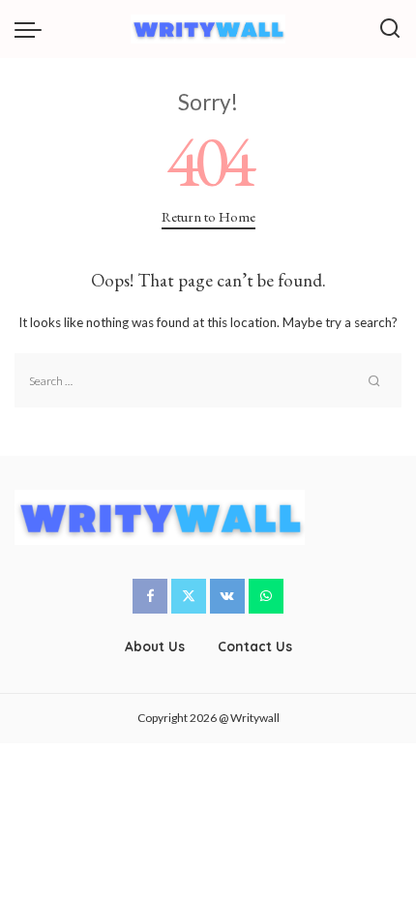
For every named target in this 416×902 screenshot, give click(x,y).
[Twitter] (188, 596)
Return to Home (208, 216)
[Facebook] (150, 596)
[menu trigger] (33, 29)
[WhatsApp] (266, 596)
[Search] (389, 29)
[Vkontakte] (227, 596)
